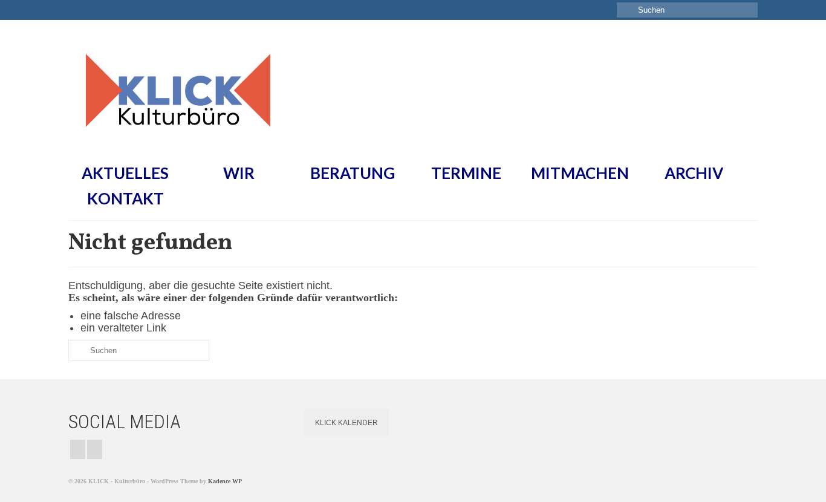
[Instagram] (77, 449)
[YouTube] (94, 449)
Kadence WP (225, 481)
